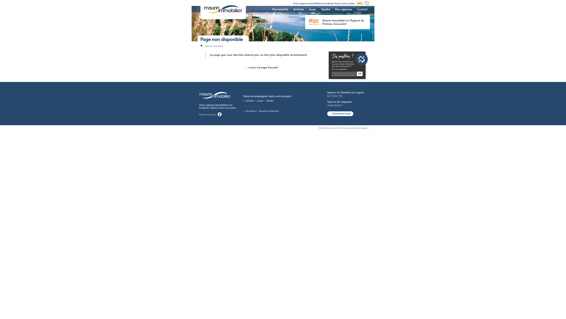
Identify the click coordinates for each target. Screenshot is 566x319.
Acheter (298, 9)
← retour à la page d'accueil (262, 67)
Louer (312, 9)
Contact (362, 9)
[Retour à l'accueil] (201, 46)
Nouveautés (280, 9)
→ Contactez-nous (340, 113)
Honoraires (250, 111)
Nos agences (343, 9)
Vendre (325, 9)
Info (360, 3)
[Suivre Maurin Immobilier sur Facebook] (220, 114)
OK (359, 73)
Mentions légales (361, 128)
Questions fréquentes (269, 111)
